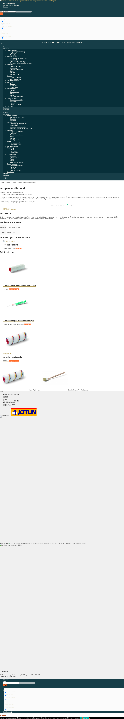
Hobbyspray (13, 85)
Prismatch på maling (9, 404)
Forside (5, 47)
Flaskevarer (13, 101)
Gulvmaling (13, 53)
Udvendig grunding (15, 79)
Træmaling (13, 55)
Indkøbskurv (7, 712)
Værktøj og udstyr (12, 98)
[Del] (4, 715)
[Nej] (89, 718)
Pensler (12, 103)
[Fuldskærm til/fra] (2, 715)
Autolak (12, 84)
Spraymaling (10, 82)
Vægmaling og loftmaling (17, 52)
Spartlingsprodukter (13, 80)
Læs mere (85, 718)
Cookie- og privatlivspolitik (11, 394)
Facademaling (14, 60)
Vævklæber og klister (16, 97)
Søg (4, 681)
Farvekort (6, 108)
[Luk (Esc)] (5, 715)
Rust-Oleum (10, 106)
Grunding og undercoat (16, 69)
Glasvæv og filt (14, 92)
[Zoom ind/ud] (0, 715)
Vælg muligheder (14, 289)
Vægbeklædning (11, 89)
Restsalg (6, 109)
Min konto (6, 679)
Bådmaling (10, 64)
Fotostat (13, 90)
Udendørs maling (12, 56)
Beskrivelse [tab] (6, 208)
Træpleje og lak (14, 74)
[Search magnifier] (1, 13)
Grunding (9, 76)
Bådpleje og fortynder (16, 66)
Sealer (12, 71)
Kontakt (5, 7)
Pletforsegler (14, 87)
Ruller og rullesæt (15, 105)
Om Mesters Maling (9, 4)
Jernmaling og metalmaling (18, 61)
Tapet (12, 95)
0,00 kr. (5, 178)
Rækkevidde (7, 406)
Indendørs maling (12, 50)
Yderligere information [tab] (9, 210)
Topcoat (12, 72)
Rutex (12, 93)
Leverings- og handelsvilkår (11, 5)
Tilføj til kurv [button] (18, 248)
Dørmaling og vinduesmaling (18, 58)
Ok (81, 718)
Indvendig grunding (15, 77)
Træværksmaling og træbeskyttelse (21, 63)
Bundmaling (13, 68)
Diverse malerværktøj (16, 100)
